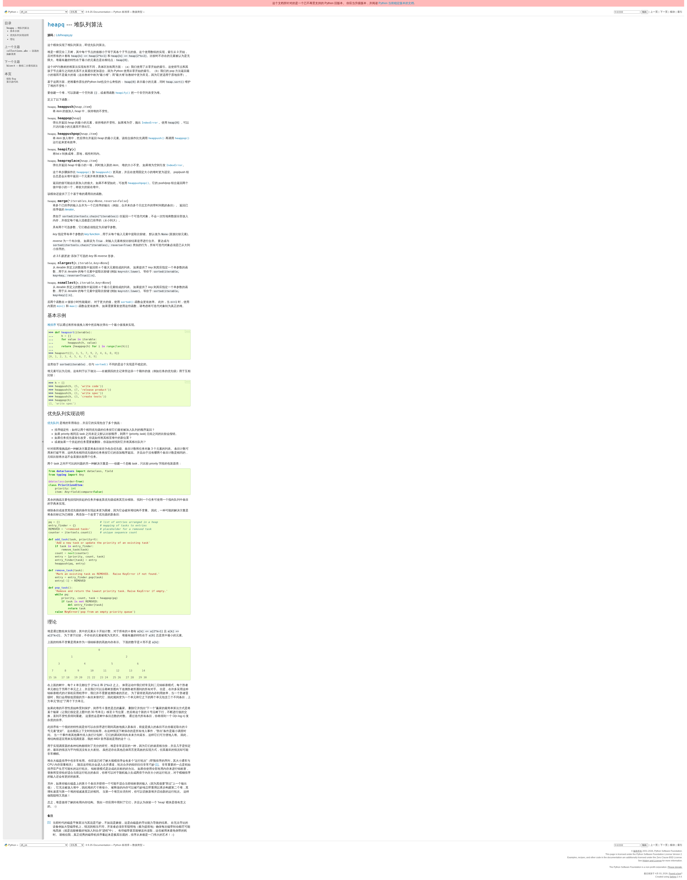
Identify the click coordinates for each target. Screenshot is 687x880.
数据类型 (137, 11)
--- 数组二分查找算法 (22, 65)
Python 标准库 (121, 11)
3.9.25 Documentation (98, 11)
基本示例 (14, 31)
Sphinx (673, 877)
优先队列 (53, 422)
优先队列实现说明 (19, 35)
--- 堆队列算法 (18, 28)
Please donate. (675, 867)
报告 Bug (11, 78)
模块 (672, 11)
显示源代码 (12, 81)
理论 (12, 39)
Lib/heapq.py (64, 35)
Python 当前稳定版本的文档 (396, 3)
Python (12, 11)
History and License (652, 860)
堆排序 (51, 324)
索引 (679, 11)
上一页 (654, 11)
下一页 (664, 11)
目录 (8, 23)
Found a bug (675, 873)
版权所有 (637, 851)
